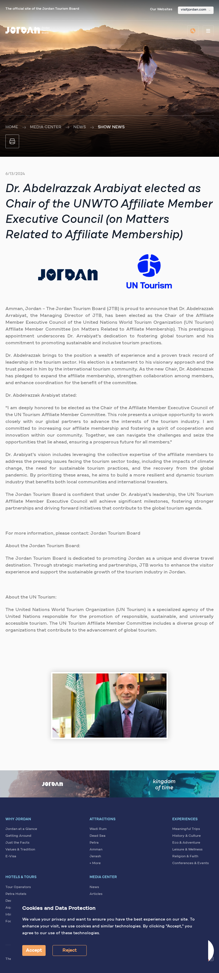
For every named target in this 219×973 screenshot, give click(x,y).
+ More (95, 863)
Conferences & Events (190, 863)
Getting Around (18, 836)
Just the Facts (17, 842)
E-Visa (10, 856)
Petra (94, 842)
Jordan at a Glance (21, 829)
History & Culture (186, 836)
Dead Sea (98, 836)
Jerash (95, 856)
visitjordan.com (193, 9)
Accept (34, 950)
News (79, 127)
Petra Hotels (15, 894)
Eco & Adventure (186, 842)
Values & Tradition (20, 849)
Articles (96, 894)
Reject (69, 950)
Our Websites (161, 9)
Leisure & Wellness (187, 849)
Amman (96, 849)
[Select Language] (192, 30)
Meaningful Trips (186, 829)
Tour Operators (18, 887)
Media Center (45, 127)
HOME (11, 127)
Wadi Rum (98, 829)
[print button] (12, 141)
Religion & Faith (185, 856)
